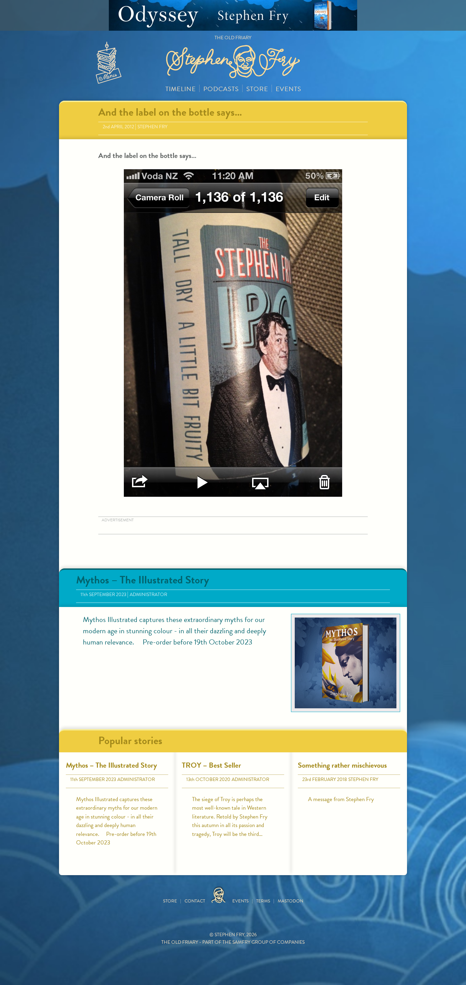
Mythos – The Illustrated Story (142, 580)
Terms (263, 901)
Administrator (148, 594)
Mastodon (290, 901)
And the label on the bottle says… (170, 112)
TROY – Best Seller (211, 765)
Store (257, 89)
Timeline (180, 89)
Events (288, 89)
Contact (195, 901)
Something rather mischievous (342, 765)
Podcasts (221, 89)
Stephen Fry (152, 126)
